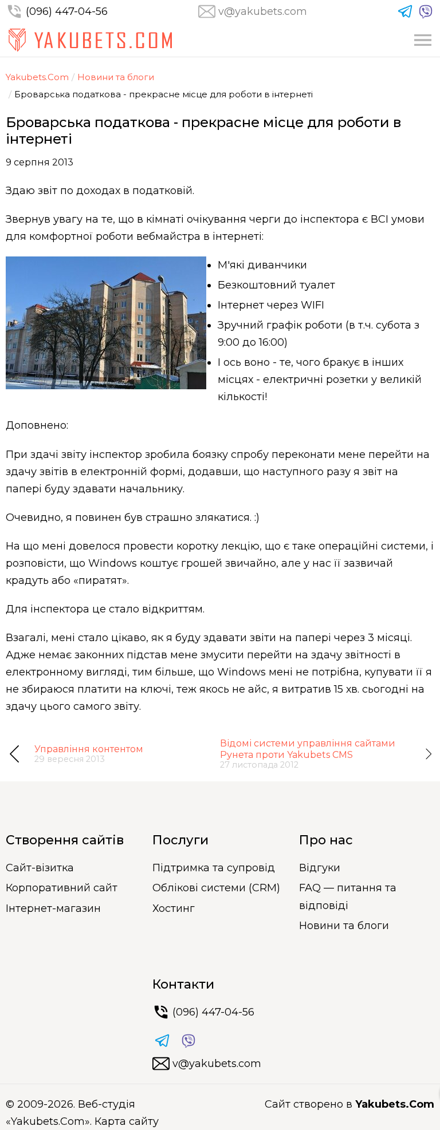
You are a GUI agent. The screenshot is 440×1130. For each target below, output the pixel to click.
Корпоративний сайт (61, 888)
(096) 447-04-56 (67, 11)
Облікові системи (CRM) (216, 888)
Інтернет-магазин (53, 908)
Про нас (326, 840)
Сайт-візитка (40, 868)
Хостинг (173, 908)
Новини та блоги (115, 77)
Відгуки (319, 868)
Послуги (180, 840)
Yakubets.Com (37, 77)
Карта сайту (127, 1121)
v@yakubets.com (262, 11)
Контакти (183, 984)
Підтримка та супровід (213, 868)
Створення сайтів (65, 840)
